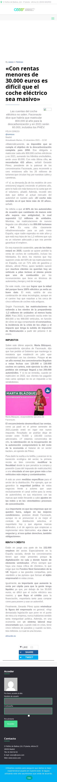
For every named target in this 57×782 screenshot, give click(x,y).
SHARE (26, 652)
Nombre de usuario (11, 696)
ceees (11, 62)
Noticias (19, 62)
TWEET (26, 657)
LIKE (27, 647)
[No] (53, 773)
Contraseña (8, 706)
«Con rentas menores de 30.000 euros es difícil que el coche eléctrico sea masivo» (27, 83)
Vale (29, 778)
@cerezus (10, 134)
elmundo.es (11, 636)
